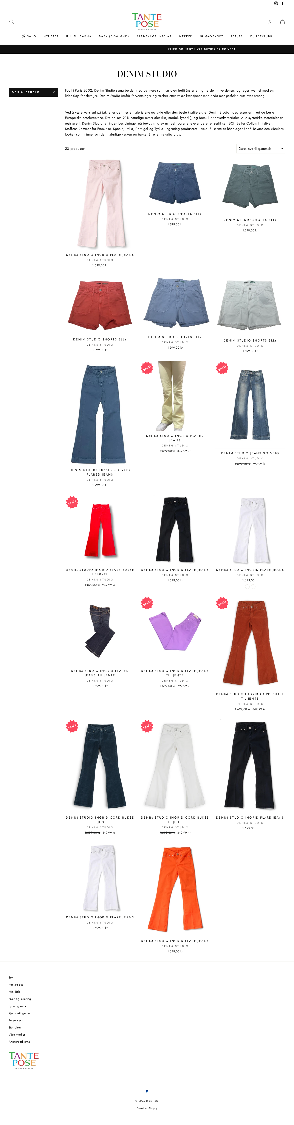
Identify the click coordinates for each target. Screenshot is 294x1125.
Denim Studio (26, 92)
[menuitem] (29, 36)
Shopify (153, 1108)
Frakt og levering (20, 999)
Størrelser (15, 1027)
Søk (11, 977)
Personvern (16, 1020)
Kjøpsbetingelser (19, 1013)
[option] (147, 49)
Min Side (14, 991)
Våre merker (17, 1034)
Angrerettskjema (19, 1041)
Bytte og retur (17, 1006)
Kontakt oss (16, 984)
